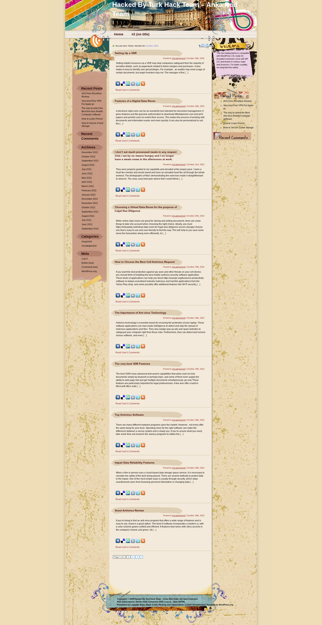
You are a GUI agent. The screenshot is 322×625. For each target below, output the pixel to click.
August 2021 (88, 216)
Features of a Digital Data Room (135, 100)
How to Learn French (92, 119)
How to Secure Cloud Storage (238, 127)
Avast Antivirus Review (129, 510)
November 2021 (90, 203)
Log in (85, 258)
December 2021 (90, 199)
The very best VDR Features (132, 363)
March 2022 (88, 186)
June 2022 (87, 173)
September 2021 (90, 211)
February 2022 (89, 190)
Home (118, 34)
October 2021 (88, 207)
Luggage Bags (137, 605)
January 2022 (89, 194)
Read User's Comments (128, 90)
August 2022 (88, 165)
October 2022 (88, 156)
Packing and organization (171, 605)
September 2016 (90, 228)
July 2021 (86, 220)
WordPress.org (89, 271)
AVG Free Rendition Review (237, 101)
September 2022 (90, 160)
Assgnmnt (87, 241)
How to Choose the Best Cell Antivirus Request (145, 261)
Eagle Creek (151, 605)
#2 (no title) (140, 34)
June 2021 (87, 224)
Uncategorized (89, 246)
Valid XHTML (179, 602)
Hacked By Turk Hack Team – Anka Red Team (157, 599)
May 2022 (87, 178)
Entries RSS (141, 602)
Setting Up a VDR (126, 53)
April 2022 (87, 182)
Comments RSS (155, 602)
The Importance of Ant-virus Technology (140, 312)
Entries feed (88, 263)
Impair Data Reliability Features (134, 462)
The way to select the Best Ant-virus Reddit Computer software (92, 111)
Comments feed (90, 267)
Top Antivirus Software (129, 414)
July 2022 (86, 169)
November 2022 (90, 152)
